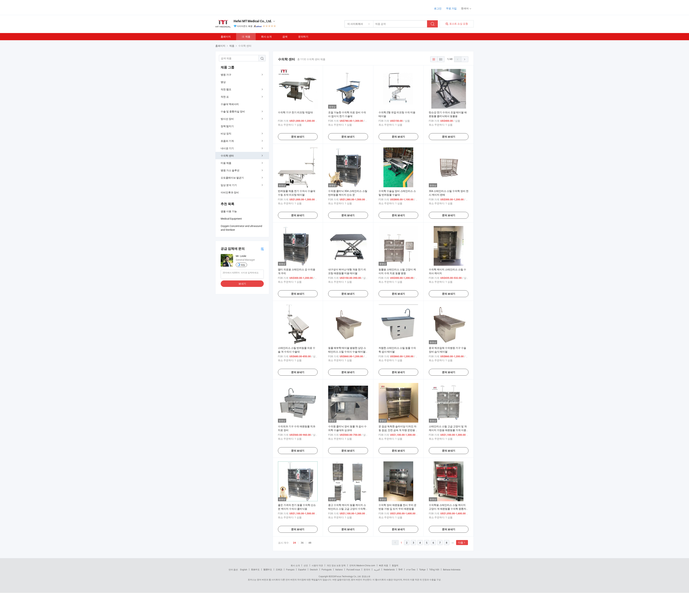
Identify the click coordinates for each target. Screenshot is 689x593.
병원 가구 (226, 74)
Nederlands (389, 569)
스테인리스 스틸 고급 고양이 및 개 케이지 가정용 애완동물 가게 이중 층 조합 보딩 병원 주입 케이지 (448, 430)
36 (302, 542)
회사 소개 (266, 36)
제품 (247, 36)
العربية (377, 569)
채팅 (243, 264)
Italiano (339, 569)
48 (309, 542)
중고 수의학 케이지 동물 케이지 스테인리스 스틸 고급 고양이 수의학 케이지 (347, 508)
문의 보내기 (297, 136)
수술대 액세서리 (230, 104)
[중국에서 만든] (238, 7)
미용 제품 (226, 163)
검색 (284, 36)
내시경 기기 (227, 148)
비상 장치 (226, 133)
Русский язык (353, 569)
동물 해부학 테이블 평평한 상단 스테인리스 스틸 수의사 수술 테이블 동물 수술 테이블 (347, 351)
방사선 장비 (227, 118)
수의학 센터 (227, 155)
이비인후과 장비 (230, 192)
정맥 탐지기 (227, 126)
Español (302, 569)
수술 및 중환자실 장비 (233, 111)
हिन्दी (400, 569)
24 (294, 542)
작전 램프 (226, 89)
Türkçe (422, 569)
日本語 (279, 569)
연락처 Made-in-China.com (362, 565)
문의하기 (303, 36)
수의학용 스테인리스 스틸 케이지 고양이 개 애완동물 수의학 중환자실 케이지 (447, 508)
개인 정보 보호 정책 (336, 565)
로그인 (438, 8)
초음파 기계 (227, 141)
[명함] (262, 248)
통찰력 (395, 565)
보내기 (242, 283)
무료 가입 (451, 8)
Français (290, 569)
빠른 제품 (383, 565)
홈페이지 (226, 36)
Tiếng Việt (434, 569)
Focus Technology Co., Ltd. (348, 576)
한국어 (367, 569)
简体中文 (255, 569)
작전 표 (225, 96)
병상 (223, 82)
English (243, 569)
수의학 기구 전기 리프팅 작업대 (295, 112)
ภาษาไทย (410, 569)
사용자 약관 (317, 565)
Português (327, 569)
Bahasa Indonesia (451, 569)
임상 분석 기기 (229, 185)
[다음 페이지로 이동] (464, 59)
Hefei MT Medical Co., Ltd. (253, 21)
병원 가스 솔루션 (230, 170)
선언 (306, 565)
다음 (460, 542)
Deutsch (314, 569)
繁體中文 (267, 569)
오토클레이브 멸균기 (232, 177)
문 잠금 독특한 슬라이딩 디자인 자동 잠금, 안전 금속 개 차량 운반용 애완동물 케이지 (398, 430)
